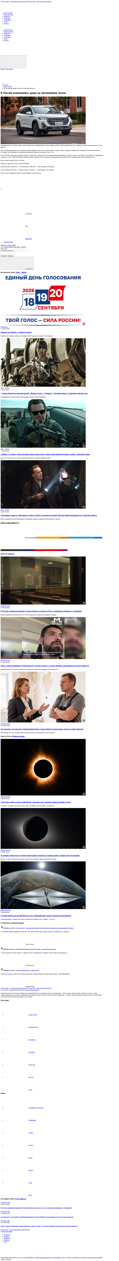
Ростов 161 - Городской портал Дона (13, 1230)
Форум (21, 923)
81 (97, 538)
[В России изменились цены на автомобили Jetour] (43, 143)
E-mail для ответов (7, 251)
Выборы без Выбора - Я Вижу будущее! (16, 332)
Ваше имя (4, 249)
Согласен (8, 1259)
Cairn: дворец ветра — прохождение (28, 970)
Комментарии (8, 242)
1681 (30, 538)
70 (29, 550)
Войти (3, 69)
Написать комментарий (8, 245)
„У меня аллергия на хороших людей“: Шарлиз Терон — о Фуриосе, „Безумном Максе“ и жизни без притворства (44, 393)
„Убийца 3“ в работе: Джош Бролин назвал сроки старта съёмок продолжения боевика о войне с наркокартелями (45, 454)
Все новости (21, 1199)
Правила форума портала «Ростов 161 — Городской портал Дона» (37, 949)
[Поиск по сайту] (13, 54)
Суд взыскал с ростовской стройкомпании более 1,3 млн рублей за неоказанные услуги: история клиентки (42, 729)
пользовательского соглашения (50, 1257)
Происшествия (5, 606)
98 (63, 550)
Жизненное (4, 327)
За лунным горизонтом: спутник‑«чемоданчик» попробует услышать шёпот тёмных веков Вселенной (40, 855)
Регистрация (9, 69)
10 (64, 538)
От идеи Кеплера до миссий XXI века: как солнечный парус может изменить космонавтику (36, 916)
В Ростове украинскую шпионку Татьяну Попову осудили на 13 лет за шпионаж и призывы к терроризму (41, 611)
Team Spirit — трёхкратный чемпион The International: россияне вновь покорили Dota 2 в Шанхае (46, 928)
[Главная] (16, 83)
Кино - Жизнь (21, 272)
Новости (11, 554)
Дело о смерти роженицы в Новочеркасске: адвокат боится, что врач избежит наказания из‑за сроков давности (45, 666)
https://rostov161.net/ (32, 990)
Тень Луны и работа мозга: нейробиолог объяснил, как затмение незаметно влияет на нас (36, 802)
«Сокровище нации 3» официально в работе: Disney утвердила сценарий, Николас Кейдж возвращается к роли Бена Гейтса (49, 515)
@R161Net (28, 239)
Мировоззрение (19, 736)
